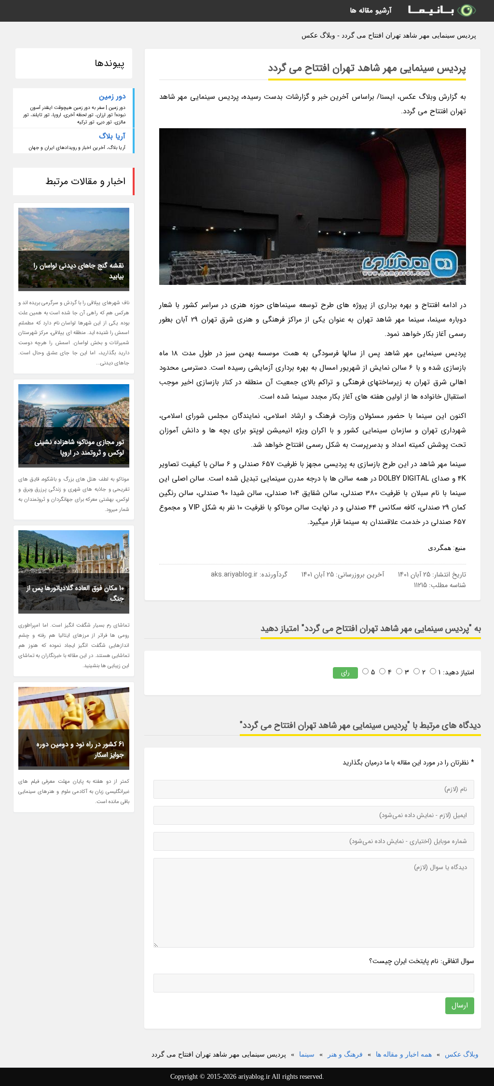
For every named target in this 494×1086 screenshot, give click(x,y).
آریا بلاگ (112, 136)
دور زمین (112, 96)
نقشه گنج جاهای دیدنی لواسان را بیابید (79, 271)
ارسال (460, 1005)
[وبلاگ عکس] (441, 10)
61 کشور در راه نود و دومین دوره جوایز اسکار (80, 749)
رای (345, 673)
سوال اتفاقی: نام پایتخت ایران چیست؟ (421, 961)
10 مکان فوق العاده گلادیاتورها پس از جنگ (75, 593)
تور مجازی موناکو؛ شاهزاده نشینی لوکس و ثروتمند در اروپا (79, 447)
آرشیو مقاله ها (371, 10)
